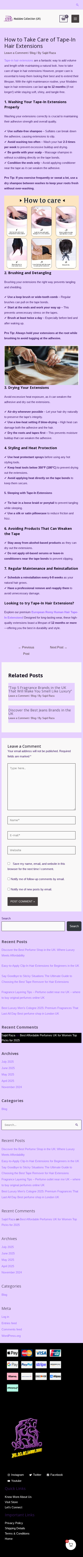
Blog (4, 1109)
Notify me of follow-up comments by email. (37, 879)
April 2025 (8, 1080)
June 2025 (8, 1068)
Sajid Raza (8, 1035)
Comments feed (12, 1329)
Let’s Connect (13, 1507)
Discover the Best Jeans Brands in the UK (39, 712)
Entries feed (9, 1323)
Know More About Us (18, 1496)
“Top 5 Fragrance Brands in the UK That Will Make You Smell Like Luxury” (40, 689)
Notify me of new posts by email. (31, 889)
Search (6, 918)
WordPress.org (11, 1335)
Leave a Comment (16, 52)
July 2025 (8, 1061)
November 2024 (12, 1087)
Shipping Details (15, 1528)
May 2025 (8, 1074)
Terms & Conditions (17, 1533)
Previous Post (26, 648)
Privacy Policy (14, 1523)
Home (9, 1538)
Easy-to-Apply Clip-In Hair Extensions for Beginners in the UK (40, 965)
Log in (5, 1316)
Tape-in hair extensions (18, 60)
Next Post (58, 647)
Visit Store (11, 1502)
